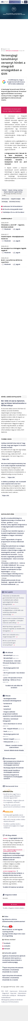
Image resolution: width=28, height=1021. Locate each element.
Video (6, 916)
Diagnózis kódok (11, 895)
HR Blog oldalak (11, 835)
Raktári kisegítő (12, 739)
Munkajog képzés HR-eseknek (14, 768)
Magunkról (5, 993)
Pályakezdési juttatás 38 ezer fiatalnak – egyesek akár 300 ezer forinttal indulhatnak (12, 582)
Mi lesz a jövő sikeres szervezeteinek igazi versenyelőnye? (9, 643)
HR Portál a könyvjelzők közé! (12, 209)
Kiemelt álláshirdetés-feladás (14, 750)
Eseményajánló (6, 218)
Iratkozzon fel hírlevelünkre (10, 1002)
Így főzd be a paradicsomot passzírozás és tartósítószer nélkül (14, 806)
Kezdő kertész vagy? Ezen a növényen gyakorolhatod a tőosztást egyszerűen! (12, 796)
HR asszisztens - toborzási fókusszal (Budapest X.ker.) (12, 663)
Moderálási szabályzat (9, 995)
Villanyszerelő (11, 742)
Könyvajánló (8, 927)
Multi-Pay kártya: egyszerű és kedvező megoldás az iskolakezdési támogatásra (14, 629)
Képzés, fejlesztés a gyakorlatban (13, 192)
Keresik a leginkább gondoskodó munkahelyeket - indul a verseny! (12, 559)
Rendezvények (10, 759)
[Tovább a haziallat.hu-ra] (14, 811)
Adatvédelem (22, 993)
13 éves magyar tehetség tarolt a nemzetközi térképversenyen (12, 576)
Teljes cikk (5, 459)
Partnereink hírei (12, 786)
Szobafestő (7, 709)
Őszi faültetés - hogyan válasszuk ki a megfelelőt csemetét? (14, 801)
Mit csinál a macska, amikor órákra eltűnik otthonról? (14, 820)
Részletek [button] (7, 229)
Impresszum (14, 991)
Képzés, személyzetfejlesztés (11, 397)
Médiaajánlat (22, 995)
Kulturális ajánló (10, 953)
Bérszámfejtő (11, 655)
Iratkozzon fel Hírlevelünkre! (12, 206)
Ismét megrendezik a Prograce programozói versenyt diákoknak (13, 542)
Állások (8, 696)
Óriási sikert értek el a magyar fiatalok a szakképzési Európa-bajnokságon (11, 569)
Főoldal (4, 190)
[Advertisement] (14, 332)
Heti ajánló (9, 592)
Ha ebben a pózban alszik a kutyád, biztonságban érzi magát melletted (14, 826)
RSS (2, 991)
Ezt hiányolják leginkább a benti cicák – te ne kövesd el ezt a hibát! (14, 816)
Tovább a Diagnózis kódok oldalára (13, 908)
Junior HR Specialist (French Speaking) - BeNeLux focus (12, 680)
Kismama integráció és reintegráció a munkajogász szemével (13, 776)
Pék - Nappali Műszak (14, 729)
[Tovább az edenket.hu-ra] (14, 790)
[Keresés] (22, 2)
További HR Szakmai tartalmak (13, 887)
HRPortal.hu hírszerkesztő (12, 50)
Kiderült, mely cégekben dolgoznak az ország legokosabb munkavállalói (14, 527)
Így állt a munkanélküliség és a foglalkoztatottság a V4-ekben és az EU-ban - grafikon (13, 520)
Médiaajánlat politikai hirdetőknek (12, 1000)
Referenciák (23, 991)
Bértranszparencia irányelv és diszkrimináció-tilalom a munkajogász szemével (14, 763)
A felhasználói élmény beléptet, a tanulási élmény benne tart (13, 873)
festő (8, 731)
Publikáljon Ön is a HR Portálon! (13, 212)
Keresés (5, 898)
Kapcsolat (13, 993)
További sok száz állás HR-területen (14, 687)
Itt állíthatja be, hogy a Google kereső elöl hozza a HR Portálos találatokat (16, 82)
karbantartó (8, 703)
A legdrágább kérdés (16, 838)
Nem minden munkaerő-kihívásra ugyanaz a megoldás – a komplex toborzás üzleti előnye (13, 620)
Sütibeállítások (5, 997)
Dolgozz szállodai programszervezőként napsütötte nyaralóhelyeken (12, 714)
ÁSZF (6, 991)
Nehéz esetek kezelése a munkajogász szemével (12, 771)
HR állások (9, 653)
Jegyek (18, 229)
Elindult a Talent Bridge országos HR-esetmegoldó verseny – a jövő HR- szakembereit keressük (13, 552)
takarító (6, 706)
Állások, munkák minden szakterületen (14, 746)
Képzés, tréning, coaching (15, 190)
